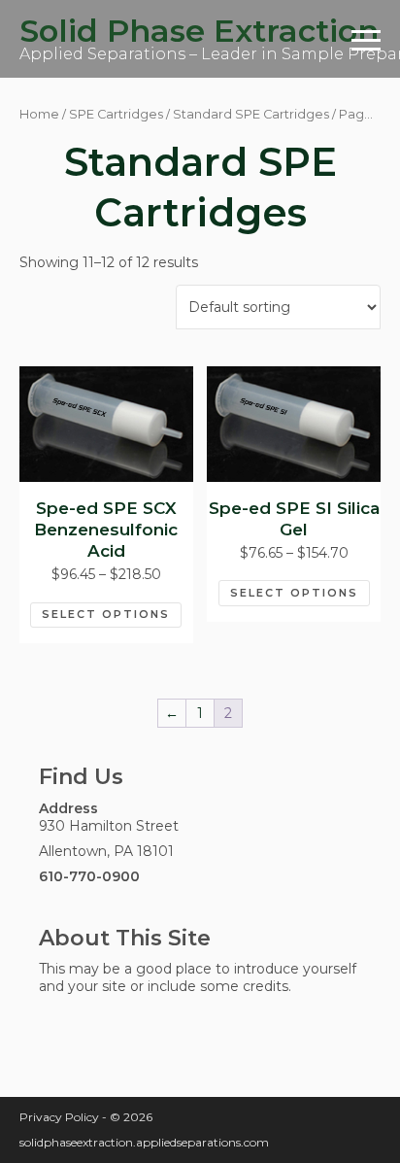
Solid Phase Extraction (199, 31)
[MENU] (366, 39)
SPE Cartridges (116, 114)
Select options (106, 614)
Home (39, 114)
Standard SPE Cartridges (251, 114)
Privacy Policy (59, 1117)
